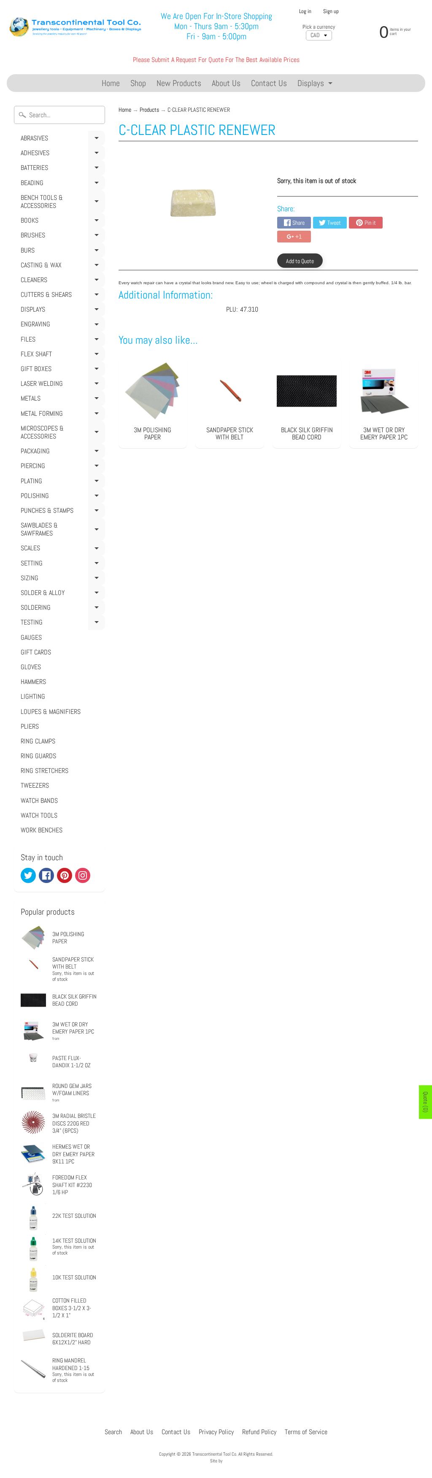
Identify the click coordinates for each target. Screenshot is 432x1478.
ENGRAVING (62, 325)
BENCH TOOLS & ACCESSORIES (62, 203)
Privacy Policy (216, 1431)
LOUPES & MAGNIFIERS (51, 711)
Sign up (331, 11)
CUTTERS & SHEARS (62, 296)
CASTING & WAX (62, 266)
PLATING (62, 482)
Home (111, 83)
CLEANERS (62, 281)
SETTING (62, 565)
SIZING (62, 579)
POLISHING (62, 497)
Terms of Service (306, 1431)
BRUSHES (62, 236)
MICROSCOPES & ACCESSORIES (62, 434)
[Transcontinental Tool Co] (76, 26)
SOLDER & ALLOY (62, 594)
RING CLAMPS (38, 741)
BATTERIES (62, 169)
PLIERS (30, 726)
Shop (138, 83)
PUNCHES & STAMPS (62, 512)
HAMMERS (33, 681)
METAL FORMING (62, 415)
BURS (62, 252)
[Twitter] (28, 875)
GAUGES (31, 637)
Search (113, 1431)
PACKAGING (62, 452)
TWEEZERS (35, 785)
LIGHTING (33, 696)
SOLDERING (62, 609)
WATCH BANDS (39, 800)
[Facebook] (46, 875)
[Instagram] (82, 875)
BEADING (62, 184)
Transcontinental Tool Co (214, 1454)
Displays (316, 85)
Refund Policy (259, 1431)
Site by (216, 1461)
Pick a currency (318, 27)
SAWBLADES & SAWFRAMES (62, 531)
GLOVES (31, 666)
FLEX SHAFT (62, 355)
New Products (179, 83)
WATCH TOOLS (39, 815)
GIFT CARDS (36, 652)
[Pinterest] (64, 875)
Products (149, 109)
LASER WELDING (62, 385)
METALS (62, 400)
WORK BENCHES (41, 830)
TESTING (62, 624)
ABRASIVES (62, 139)
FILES (62, 341)
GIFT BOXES (62, 370)
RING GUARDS (38, 755)
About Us (226, 83)
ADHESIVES (62, 154)
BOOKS (62, 222)
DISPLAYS (62, 311)
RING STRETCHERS (44, 770)
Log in (305, 11)
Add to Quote (300, 261)
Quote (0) (425, 1101)
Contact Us (269, 83)
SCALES (62, 549)
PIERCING (62, 467)
